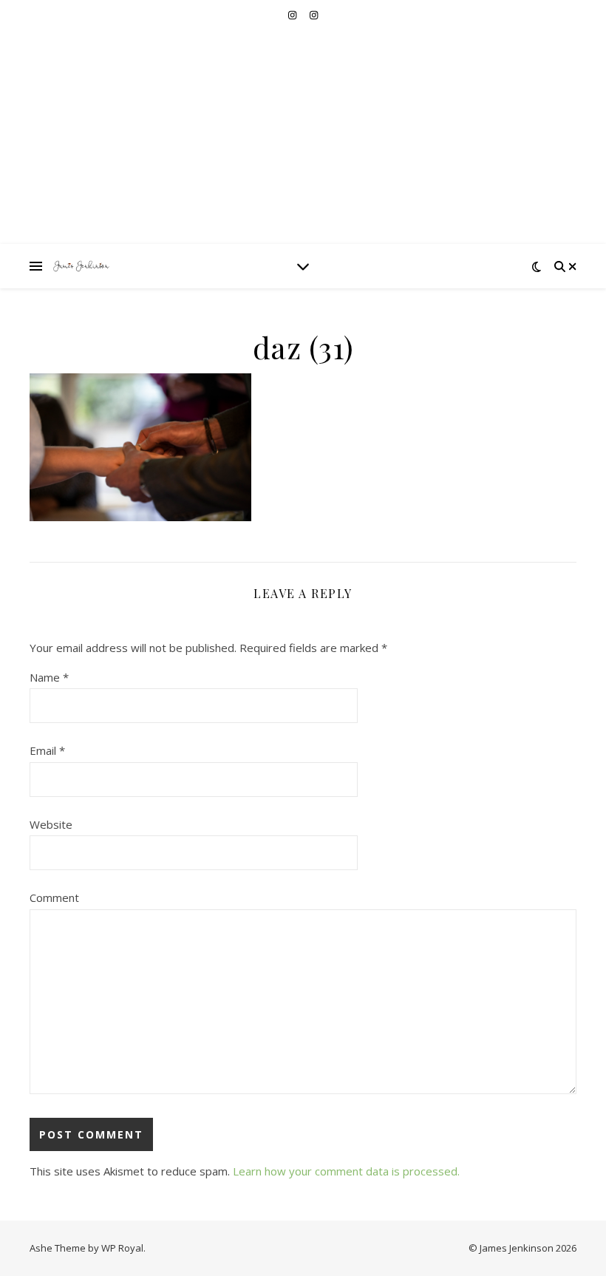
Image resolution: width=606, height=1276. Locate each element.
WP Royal (122, 1248)
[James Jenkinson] (81, 265)
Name (49, 677)
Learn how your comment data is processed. (346, 1171)
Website (51, 824)
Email (47, 750)
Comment (54, 897)
